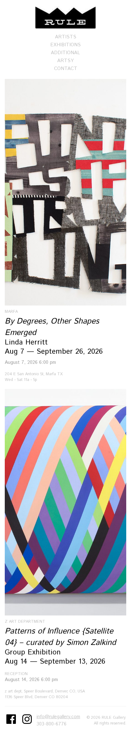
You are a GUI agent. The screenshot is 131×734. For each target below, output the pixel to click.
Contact (65, 68)
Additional (65, 52)
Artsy (65, 60)
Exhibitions (65, 45)
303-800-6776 (51, 724)
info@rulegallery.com (58, 716)
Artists (65, 37)
